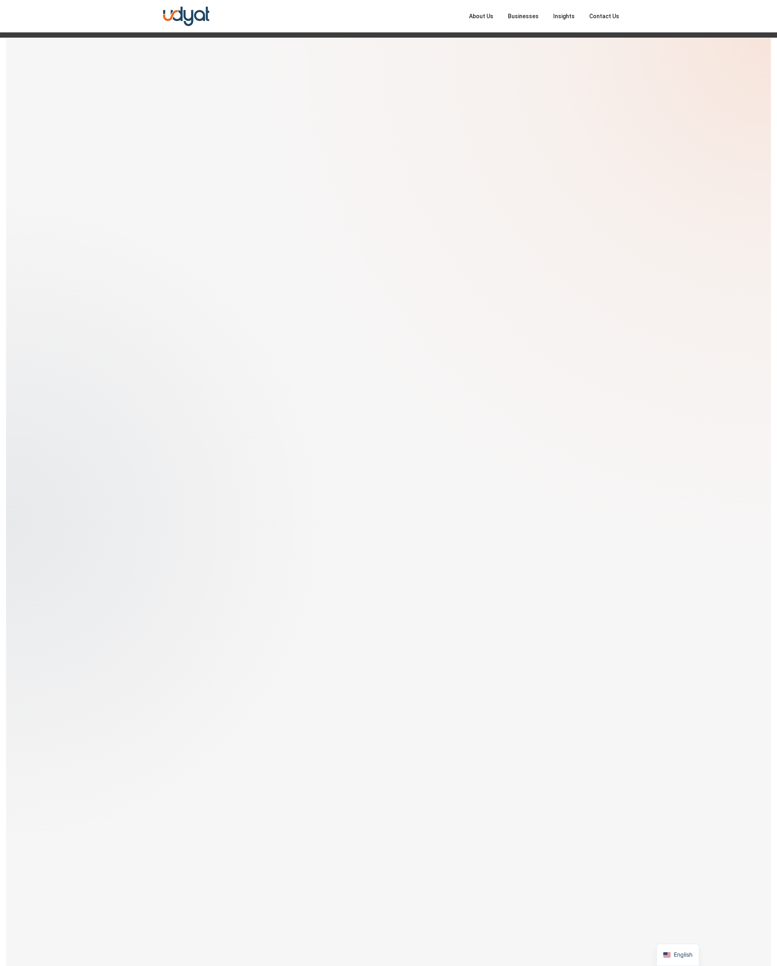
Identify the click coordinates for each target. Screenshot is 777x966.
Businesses (523, 16)
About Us (481, 16)
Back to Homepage (202, 623)
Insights (564, 16)
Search (583, 474)
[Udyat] (186, 15)
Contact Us (604, 16)
